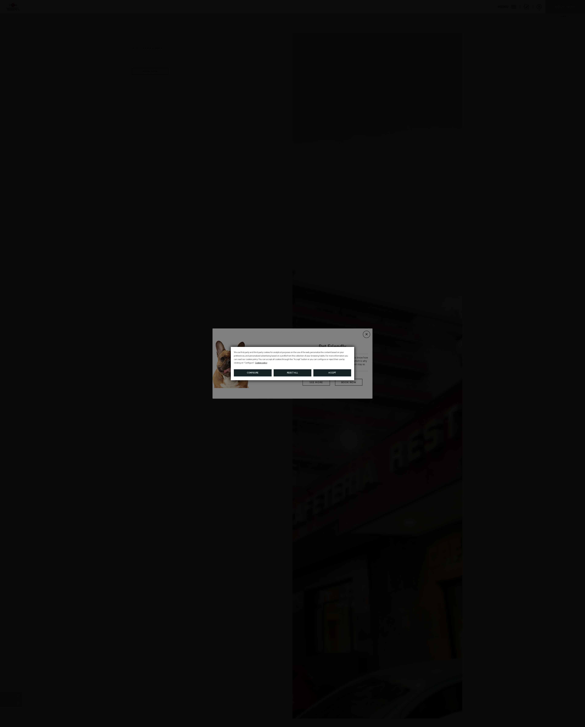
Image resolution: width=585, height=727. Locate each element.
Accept (332, 373)
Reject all (292, 373)
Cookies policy (261, 363)
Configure (253, 373)
